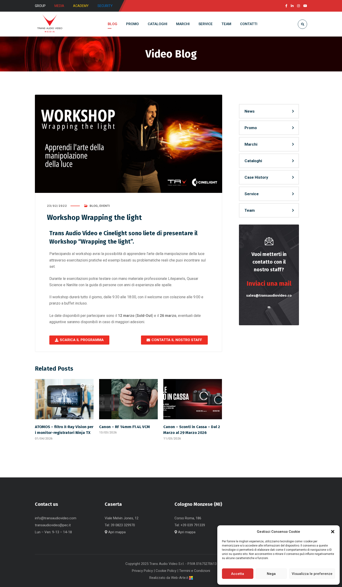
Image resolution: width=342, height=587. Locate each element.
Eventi (104, 206)
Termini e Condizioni (194, 571)
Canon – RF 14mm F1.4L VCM (124, 426)
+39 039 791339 (193, 525)
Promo (251, 127)
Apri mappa (116, 532)
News (250, 111)
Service (252, 193)
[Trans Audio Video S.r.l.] (49, 24)
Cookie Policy (166, 571)
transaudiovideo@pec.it (53, 525)
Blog (94, 206)
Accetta (237, 574)
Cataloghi (253, 160)
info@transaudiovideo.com (55, 518)
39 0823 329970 (123, 525)
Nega (271, 574)
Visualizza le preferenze (312, 574)
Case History (256, 177)
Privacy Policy (142, 571)
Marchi (251, 144)
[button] (332, 531)
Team (250, 210)
